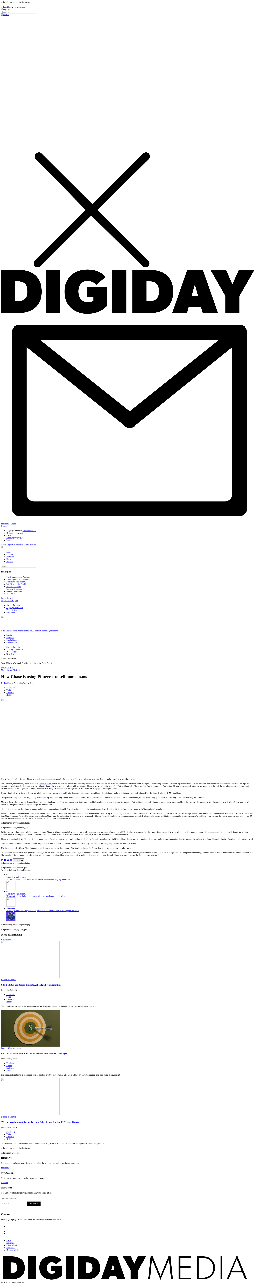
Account (4, 1182)
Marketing (10, 638)
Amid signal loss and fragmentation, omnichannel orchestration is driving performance (42, 910)
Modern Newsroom (14, 591)
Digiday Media (12, 1250)
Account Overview (14, 538)
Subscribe (5, 524)
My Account (6, 600)
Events (26, 545)
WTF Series (11, 610)
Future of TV (12, 642)
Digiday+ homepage (15, 533)
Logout (9, 540)
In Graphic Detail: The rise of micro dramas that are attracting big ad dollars (38, 879)
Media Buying (12, 640)
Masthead (10, 1248)
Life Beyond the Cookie (16, 584)
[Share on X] (8, 860)
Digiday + (11, 545)
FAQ (8, 535)
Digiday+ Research (14, 607)
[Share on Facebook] (5, 860)
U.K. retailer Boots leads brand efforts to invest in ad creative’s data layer (34, 1053)
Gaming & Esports (14, 589)
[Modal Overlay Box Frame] (21, 1203)
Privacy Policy (12, 1245)
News (3, 545)
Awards (33, 545)
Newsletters (11, 612)
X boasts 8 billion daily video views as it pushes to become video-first (35, 896)
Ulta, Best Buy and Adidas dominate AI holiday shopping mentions (29, 631)
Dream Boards (45, 784)
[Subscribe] (128, 521)
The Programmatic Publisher (18, 577)
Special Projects (13, 605)
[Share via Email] (11, 860)
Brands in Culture (13, 586)
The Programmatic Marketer (18, 579)
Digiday (7, 683)
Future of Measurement (11, 1048)
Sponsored (10, 908)
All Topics (10, 594)
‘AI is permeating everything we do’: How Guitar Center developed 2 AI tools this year (40, 1122)
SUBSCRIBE (7, 668)
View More (6, 940)
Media (9, 635)
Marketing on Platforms (16, 582)
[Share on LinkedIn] (2, 860)
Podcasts (19, 545)
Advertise (10, 1243)
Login (13, 524)
